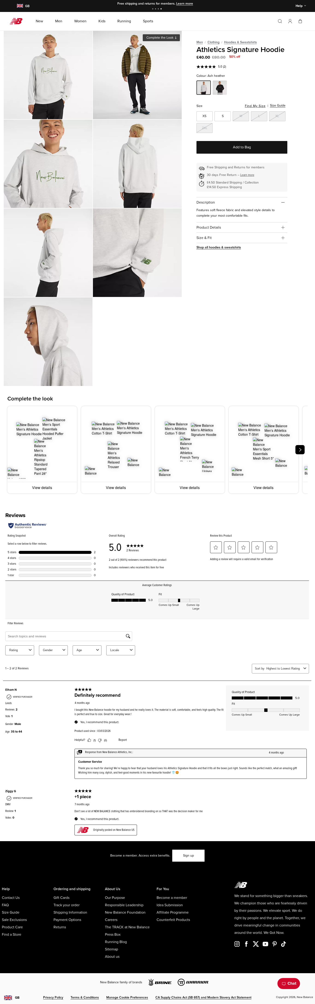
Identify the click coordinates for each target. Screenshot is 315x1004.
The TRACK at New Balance (127, 927)
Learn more (184, 4)
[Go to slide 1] (153, 9)
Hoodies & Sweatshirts (240, 42)
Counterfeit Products (173, 920)
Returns (59, 927)
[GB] (20, 6)
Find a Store (11, 934)
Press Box (113, 934)
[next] (300, 449)
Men (199, 42)
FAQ (5, 905)
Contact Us (11, 897)
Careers (111, 920)
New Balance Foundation (125, 912)
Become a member (172, 897)
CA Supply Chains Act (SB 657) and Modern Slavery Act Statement (203, 997)
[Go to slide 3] (159, 9)
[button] (290, 21)
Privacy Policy (53, 997)
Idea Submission (170, 905)
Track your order (66, 905)
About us (112, 956)
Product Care (12, 927)
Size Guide (277, 105)
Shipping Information (70, 912)
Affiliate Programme (173, 912)
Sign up (188, 855)
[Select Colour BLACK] (220, 88)
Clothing (214, 42)
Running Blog (116, 942)
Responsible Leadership (124, 905)
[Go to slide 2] (156, 9)
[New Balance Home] (18, 21)
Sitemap (111, 949)
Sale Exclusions (14, 920)
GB (17, 998)
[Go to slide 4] (161, 9)
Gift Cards (61, 897)
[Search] (280, 21)
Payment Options (67, 920)
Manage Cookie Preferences (127, 997)
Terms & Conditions (85, 997)
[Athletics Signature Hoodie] (48, 75)
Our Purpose (115, 897)
